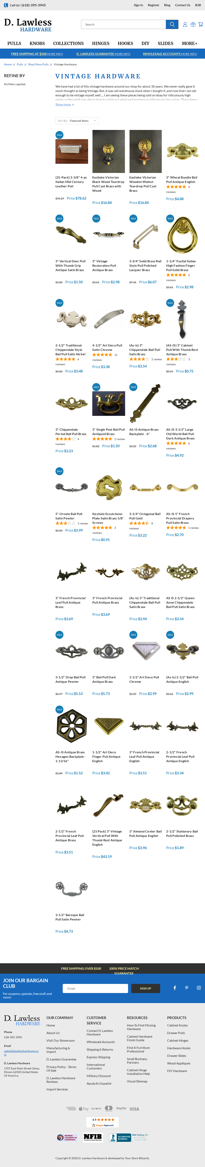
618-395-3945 (13, 1037)
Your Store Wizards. (137, 1158)
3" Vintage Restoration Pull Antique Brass (104, 265)
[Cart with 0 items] (200, 24)
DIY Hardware (177, 1071)
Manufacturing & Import (58, 1049)
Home (50, 1025)
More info (37, 54)
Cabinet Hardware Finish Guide (139, 1038)
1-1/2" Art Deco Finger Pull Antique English (106, 756)
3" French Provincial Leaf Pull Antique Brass (70, 602)
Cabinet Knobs (177, 1025)
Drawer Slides (176, 1055)
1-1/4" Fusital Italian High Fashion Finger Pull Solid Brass (181, 265)
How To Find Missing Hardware (141, 1027)
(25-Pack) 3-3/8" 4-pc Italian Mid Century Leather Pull (71, 181)
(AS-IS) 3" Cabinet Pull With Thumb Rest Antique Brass (182, 349)
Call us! (28, 5)
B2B (198, 5)
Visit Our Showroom (60, 1040)
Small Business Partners (137, 1060)
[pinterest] (187, 988)
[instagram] (199, 988)
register (153, 5)
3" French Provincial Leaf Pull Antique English (144, 756)
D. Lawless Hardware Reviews (60, 1079)
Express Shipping (98, 1057)
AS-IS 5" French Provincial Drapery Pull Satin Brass (180, 518)
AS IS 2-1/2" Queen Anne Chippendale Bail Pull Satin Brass (180, 602)
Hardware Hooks (179, 1048)
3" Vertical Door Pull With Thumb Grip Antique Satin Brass (70, 265)
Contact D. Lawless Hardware (100, 1032)
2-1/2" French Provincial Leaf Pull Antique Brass (69, 835)
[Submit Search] (172, 24)
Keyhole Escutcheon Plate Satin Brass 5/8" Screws (108, 518)
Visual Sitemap (137, 1081)
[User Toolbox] (185, 24)
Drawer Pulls (176, 1033)
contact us (182, 5)
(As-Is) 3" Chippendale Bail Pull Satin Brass (144, 349)
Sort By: (63, 120)
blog (167, 5)
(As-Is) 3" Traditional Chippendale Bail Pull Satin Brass (144, 602)
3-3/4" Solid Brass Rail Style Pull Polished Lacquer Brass (145, 265)
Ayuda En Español (99, 1083)
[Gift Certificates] (193, 24)
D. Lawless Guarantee (61, 1059)
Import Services (57, 1089)
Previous (199, 1154)
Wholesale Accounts (101, 1042)
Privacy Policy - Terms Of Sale (61, 1068)
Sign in (138, 5)
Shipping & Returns (100, 1049)
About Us (53, 1033)
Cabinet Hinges (177, 1040)
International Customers (96, 1066)
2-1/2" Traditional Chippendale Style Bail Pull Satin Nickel (70, 349)
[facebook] (175, 988)
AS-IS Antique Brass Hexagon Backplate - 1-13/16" (70, 756)
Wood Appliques (178, 1063)
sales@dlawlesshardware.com (21, 1052)
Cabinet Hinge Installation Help (138, 1071)
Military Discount (99, 1076)
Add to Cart (71, 150)
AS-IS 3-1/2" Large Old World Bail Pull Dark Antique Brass (180, 433)
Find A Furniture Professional (138, 1049)
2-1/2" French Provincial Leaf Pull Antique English (180, 756)
